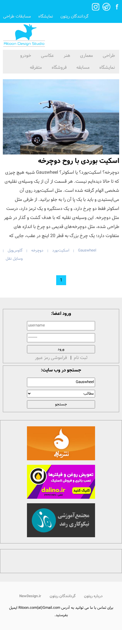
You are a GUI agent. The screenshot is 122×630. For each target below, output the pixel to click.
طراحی (109, 55)
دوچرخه (37, 250)
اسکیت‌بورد (60, 250)
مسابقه (83, 67)
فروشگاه (59, 67)
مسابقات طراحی (17, 16)
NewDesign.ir (30, 596)
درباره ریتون (93, 596)
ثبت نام (80, 358)
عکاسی (47, 55)
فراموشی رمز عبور (51, 358)
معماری (86, 55)
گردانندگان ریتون (74, 16)
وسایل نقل (14, 258)
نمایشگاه (45, 16)
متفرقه (36, 67)
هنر (67, 55)
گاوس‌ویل (15, 250)
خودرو (25, 55)
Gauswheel (87, 250)
